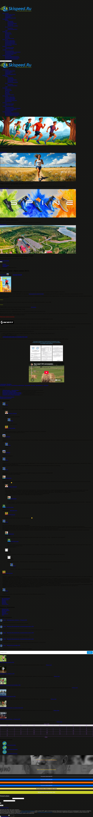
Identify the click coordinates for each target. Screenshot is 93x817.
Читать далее (49, 664)
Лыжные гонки (8, 90)
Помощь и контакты (7, 111)
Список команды (8, 71)
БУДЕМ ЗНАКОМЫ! (4, 260)
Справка (4, 106)
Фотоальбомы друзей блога (11, 100)
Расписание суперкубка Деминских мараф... (12, 393)
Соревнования (6, 265)
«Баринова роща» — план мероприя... (11, 390)
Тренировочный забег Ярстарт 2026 (7, 696)
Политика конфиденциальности (12, 112)
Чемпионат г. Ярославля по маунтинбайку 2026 (10, 685)
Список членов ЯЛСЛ (12, 85)
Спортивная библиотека (12, 753)
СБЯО (6, 86)
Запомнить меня (5, 803)
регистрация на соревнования (17, 385)
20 (47, 732)
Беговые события (5, 610)
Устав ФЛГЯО (11, 78)
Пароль (1, 800)
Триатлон (7, 92)
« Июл (46, 737)
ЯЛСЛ (6, 83)
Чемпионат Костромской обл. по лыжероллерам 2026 (11, 707)
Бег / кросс (7, 91)
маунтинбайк (27, 385)
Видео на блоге (8, 101)
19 (34, 732)
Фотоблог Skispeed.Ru (10, 96)
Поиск (89, 652)
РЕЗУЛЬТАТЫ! (3, 152)
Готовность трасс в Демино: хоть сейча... (11, 394)
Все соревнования (6, 598)
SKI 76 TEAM (6, 69)
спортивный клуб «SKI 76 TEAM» (36, 293)
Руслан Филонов (11, 428)
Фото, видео (5, 95)
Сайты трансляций (9, 104)
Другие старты (5, 604)
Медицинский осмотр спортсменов (12, 108)
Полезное (5, 102)
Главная (4, 264)
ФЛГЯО (6, 76)
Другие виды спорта (9, 94)
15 (73, 730)
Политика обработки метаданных (12, 114)
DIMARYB (8, 436)
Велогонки (7, 93)
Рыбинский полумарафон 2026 (13, 645)
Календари (5, 87)
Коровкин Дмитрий (17, 274)
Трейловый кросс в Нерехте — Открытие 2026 (17, 620)
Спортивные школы (9, 107)
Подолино (33, 385)
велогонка (8, 385)
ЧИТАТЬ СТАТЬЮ (4, 188)
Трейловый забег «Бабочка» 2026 (7, 673)
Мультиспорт (8, 89)
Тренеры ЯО (10, 81)
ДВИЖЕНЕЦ (8, 478)
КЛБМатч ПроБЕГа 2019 (10, 74)
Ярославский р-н (39, 385)
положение (46, 385)
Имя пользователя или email (6, 798)
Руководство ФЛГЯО (12, 79)
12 (34, 730)
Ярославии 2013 (13, 510)
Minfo (7, 404)
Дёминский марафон (11, 745)
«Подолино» (33, 307)
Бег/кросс (4, 600)
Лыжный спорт (5, 609)
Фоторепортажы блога (10, 99)
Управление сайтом (4, 807)
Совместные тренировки (12, 749)
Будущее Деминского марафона (9, 391)
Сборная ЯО (10, 77)
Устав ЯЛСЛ (10, 84)
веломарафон (3, 385)
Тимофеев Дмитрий (12, 413)
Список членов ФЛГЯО (13, 82)
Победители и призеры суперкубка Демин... (12, 392)
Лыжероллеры (5, 613)
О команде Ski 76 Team (10, 70)
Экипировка (7, 73)
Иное (3, 614)
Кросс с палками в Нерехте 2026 (7, 662)
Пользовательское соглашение (11, 115)
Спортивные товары (9, 103)
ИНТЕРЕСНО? (3, 224)
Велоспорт (4, 611)
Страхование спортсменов (10, 109)
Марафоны (5, 266)
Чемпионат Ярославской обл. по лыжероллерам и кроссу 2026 (20, 626)
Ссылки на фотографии (10, 98)
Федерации (5, 75)
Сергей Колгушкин (9, 507)
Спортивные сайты (9, 110)
